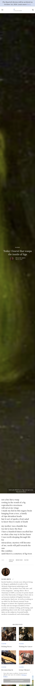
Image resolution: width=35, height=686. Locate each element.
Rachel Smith (21, 258)
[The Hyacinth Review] (17, 9)
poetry (11, 561)
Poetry (17, 247)
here (29, 4)
